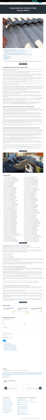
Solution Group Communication (36, 418)
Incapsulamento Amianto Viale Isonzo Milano (10, 345)
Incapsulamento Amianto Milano (8, 344)
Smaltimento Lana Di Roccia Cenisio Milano (23, 414)
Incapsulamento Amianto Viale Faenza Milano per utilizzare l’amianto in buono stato (15, 51)
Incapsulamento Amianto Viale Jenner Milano (10, 346)
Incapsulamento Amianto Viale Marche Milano (10, 348)
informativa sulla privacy (7, 332)
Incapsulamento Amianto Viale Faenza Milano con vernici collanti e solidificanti (16, 52)
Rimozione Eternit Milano (6, 400)
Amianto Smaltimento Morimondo (22, 407)
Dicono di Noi (5, 55)
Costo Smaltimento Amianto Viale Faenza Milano (32, 372)
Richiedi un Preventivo (6, 58)
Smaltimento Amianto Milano (7, 398)
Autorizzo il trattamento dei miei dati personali (9, 334)
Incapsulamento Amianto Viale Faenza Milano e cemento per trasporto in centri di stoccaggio (19, 54)
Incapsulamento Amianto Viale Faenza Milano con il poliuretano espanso (14, 50)
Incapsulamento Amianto (8, 376)
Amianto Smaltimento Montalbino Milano (23, 406)
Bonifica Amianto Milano (6, 412)
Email (3, 324)
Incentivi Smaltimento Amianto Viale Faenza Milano (19, 374)
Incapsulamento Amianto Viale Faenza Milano (9, 49)
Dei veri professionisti (7, 57)
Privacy (31, 400)
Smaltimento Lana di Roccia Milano (7, 406)
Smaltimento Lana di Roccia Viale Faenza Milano (33, 373)
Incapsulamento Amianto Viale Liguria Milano (10, 347)
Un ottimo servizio (7, 56)
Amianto (4, 370)
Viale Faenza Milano (6, 377)
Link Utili (5, 59)
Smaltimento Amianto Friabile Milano (8, 403)
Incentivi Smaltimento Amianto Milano (8, 409)
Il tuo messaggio (5, 327)
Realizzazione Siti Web (27, 418)
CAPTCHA (4, 335)
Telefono (24, 324)
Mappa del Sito (32, 398)
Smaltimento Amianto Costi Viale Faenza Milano (19, 373)
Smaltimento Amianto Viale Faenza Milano (8, 372)
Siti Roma (32, 418)
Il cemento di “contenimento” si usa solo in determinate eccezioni (14, 53)
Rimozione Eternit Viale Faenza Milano (20, 372)
